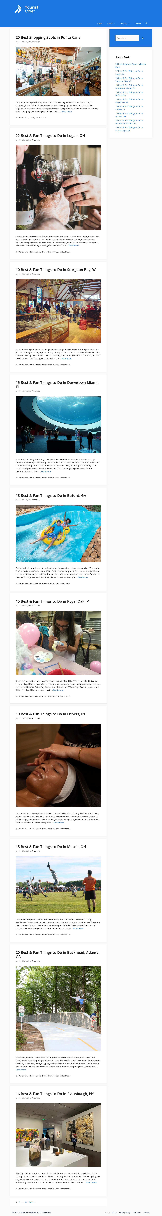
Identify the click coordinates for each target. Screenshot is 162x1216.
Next (32, 1202)
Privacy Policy (124, 1212)
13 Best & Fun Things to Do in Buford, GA (51, 495)
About (114, 1212)
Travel (109, 23)
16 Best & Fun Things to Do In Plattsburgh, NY (55, 1093)
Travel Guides (40, 118)
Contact (138, 23)
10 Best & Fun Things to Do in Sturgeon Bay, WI (56, 269)
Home (99, 23)
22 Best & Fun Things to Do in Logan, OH (50, 135)
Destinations (23, 118)
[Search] (142, 38)
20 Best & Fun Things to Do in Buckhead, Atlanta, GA (58, 954)
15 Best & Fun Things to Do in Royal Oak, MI (53, 601)
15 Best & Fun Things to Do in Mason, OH (51, 846)
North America (35, 252)
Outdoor (123, 23)
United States (65, 252)
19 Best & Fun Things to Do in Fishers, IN (50, 714)
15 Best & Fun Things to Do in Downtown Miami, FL (57, 384)
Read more (67, 111)
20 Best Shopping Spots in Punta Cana (48, 37)
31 (26, 1202)
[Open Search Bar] (146, 23)
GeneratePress (44, 1212)
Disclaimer (137, 1212)
